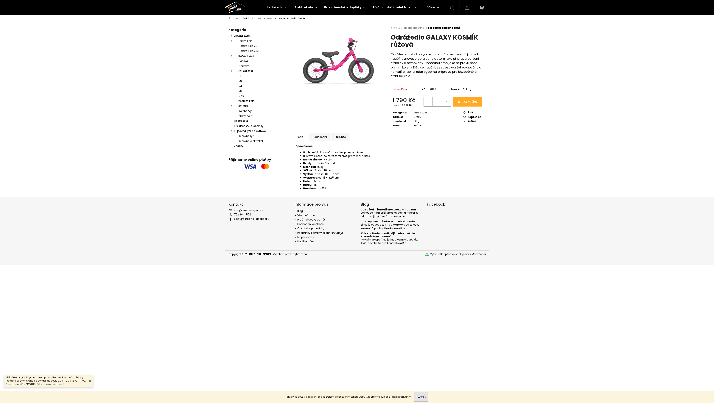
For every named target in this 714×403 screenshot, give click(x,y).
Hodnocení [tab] (320, 137)
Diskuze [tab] (341, 137)
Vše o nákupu (306, 215)
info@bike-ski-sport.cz (248, 210)
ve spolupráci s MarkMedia (469, 254)
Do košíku (470, 102)
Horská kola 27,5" (249, 51)
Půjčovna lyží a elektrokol (250, 131)
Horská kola (245, 41)
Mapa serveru (306, 237)
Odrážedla (245, 116)
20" (241, 81)
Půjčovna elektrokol (250, 141)
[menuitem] (276, 7)
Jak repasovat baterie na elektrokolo (388, 221)
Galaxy (467, 89)
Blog (300, 211)
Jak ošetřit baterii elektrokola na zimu (388, 209)
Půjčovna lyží (246, 136)
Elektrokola (241, 121)
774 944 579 (242, 214)
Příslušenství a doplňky (248, 126)
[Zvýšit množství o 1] (446, 101)
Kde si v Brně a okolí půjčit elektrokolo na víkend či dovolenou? (390, 235)
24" (241, 86)
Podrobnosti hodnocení (443, 28)
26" (241, 91)
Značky (238, 146)
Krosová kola (246, 56)
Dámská (244, 66)
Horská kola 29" (248, 46)
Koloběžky (245, 111)
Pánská (243, 61)
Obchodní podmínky (310, 228)
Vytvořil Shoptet (440, 254)
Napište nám (305, 241)
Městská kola (246, 101)
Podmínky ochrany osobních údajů (320, 233)
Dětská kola (245, 71)
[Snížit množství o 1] (428, 101)
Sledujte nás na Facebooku (251, 219)
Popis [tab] (300, 137)
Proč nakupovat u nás (311, 219)
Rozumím (421, 396)
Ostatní (243, 106)
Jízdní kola (242, 36)
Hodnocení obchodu (310, 224)
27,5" (242, 96)
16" (240, 76)
